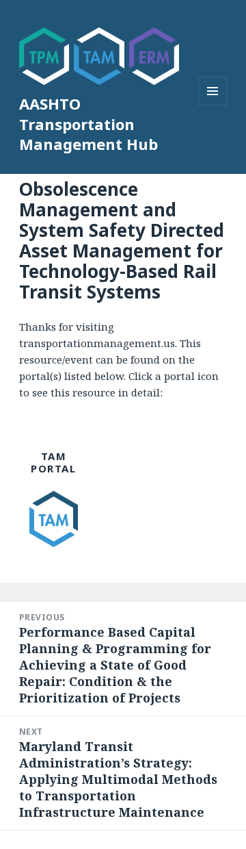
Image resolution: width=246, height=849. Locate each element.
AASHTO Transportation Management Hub (88, 124)
